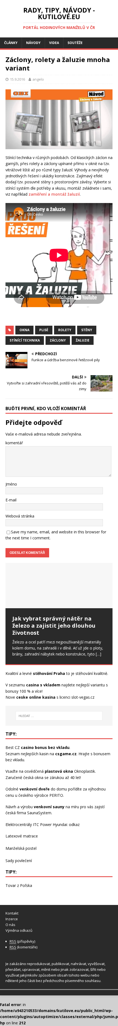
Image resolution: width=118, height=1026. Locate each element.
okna (24, 330)
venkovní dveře (34, 789)
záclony (58, 340)
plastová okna (59, 771)
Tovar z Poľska (18, 885)
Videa (54, 42)
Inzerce (11, 918)
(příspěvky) (22, 941)
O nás (10, 924)
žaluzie (82, 340)
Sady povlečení (18, 860)
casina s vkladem (43, 684)
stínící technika (25, 340)
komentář (14, 442)
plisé (43, 330)
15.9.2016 (17, 79)
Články (11, 42)
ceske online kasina (35, 697)
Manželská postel (20, 848)
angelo (38, 79)
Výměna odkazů (18, 930)
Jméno (11, 484)
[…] (98, 654)
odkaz (74, 824)
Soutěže (75, 42)
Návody (33, 42)
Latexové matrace (21, 836)
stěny (86, 330)
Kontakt (11, 913)
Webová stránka (19, 516)
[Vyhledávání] (59, 716)
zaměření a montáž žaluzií (54, 194)
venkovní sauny (49, 806)
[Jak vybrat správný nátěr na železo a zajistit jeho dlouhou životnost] (59, 585)
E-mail (10, 499)
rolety (64, 330)
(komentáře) (23, 947)
